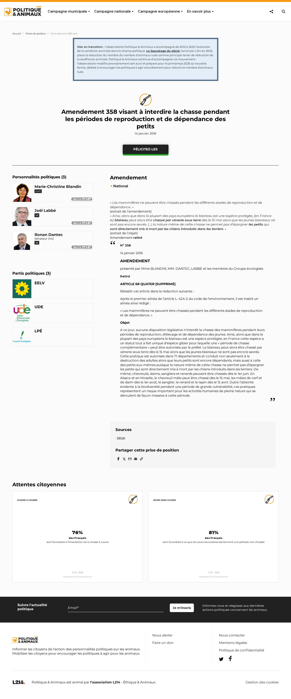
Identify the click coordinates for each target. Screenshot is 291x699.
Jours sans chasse (164, 500)
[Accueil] (22, 20)
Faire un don (163, 643)
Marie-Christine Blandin (58, 187)
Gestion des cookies (262, 682)
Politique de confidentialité (241, 650)
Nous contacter (232, 635)
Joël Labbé (45, 211)
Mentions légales (233, 643)
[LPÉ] (22, 337)
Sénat (121, 438)
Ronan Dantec (49, 235)
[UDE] (22, 313)
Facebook (227, 658)
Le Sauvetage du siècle (163, 51)
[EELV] (22, 289)
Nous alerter (162, 635)
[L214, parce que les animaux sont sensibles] (18, 682)
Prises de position (36, 33)
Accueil (16, 33)
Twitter (227, 667)
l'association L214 (105, 682)
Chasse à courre (27, 500)
